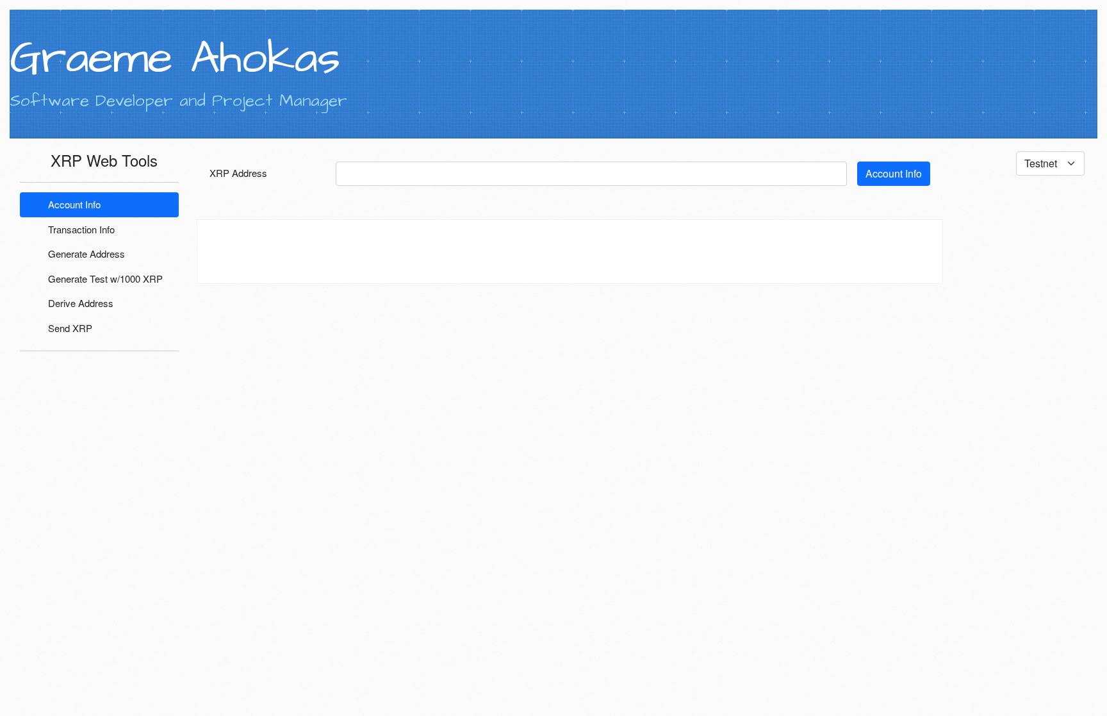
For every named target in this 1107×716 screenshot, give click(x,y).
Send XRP (68, 328)
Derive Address (79, 303)
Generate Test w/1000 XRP (104, 278)
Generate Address (85, 253)
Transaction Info (80, 229)
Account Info (73, 204)
